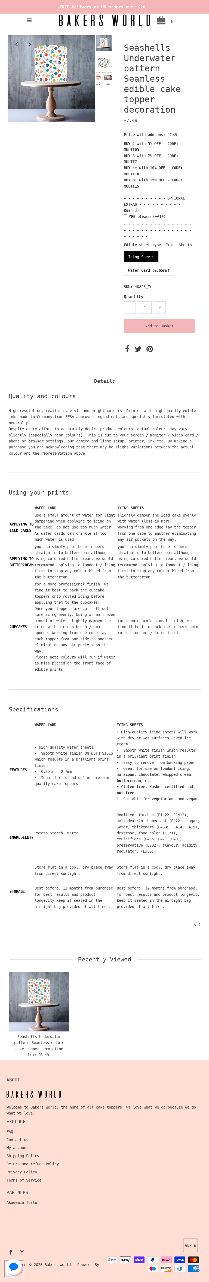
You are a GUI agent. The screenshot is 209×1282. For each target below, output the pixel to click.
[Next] (30, 44)
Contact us (17, 1140)
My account (17, 1147)
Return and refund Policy (33, 1164)
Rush (128, 210)
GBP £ (190, 1245)
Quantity (133, 296)
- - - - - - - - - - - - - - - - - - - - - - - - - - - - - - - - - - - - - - (157, 230)
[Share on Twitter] (139, 350)
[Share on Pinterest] (149, 350)
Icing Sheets (141, 257)
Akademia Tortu (22, 1202)
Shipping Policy (23, 1156)
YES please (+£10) (147, 216)
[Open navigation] (29, 20)
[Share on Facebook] (128, 350)
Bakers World (58, 1264)
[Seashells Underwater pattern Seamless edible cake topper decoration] (39, 1001)
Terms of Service (24, 1180)
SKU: (128, 286)
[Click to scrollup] (198, 1271)
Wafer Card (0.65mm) (149, 270)
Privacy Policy (22, 1172)
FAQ (10, 1131)
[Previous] (16, 44)
